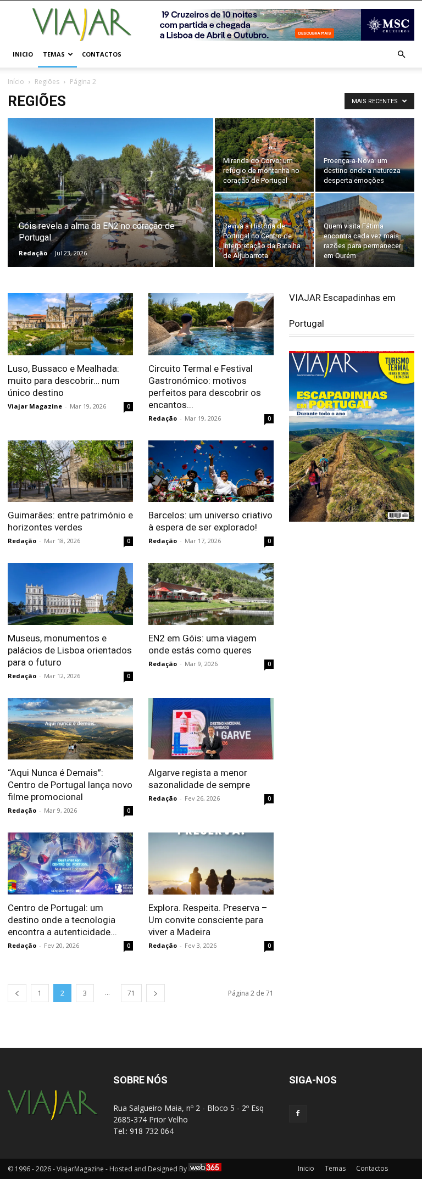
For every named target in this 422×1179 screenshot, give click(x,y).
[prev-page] (17, 993)
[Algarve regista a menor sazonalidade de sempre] (211, 729)
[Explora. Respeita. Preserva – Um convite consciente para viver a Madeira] (211, 863)
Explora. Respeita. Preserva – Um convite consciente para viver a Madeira (208, 919)
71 (131, 993)
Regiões (47, 81)
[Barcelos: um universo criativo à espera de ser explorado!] (211, 471)
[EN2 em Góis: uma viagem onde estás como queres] (211, 594)
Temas (54, 54)
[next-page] (155, 993)
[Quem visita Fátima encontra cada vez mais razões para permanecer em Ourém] (364, 230)
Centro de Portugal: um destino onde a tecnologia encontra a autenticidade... (62, 919)
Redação (33, 253)
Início (16, 81)
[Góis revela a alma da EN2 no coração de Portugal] (110, 207)
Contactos (101, 54)
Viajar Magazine (35, 406)
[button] (401, 54)
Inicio (23, 54)
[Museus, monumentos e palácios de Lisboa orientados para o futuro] (70, 594)
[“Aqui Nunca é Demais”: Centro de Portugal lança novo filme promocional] (70, 729)
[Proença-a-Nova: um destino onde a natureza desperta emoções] (364, 155)
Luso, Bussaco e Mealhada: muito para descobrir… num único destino (64, 380)
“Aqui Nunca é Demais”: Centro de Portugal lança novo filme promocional (70, 784)
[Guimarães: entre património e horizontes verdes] (70, 471)
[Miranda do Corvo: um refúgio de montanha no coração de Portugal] (264, 155)
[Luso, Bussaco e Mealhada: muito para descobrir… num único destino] (70, 324)
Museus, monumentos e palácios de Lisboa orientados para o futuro (70, 650)
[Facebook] (298, 1113)
